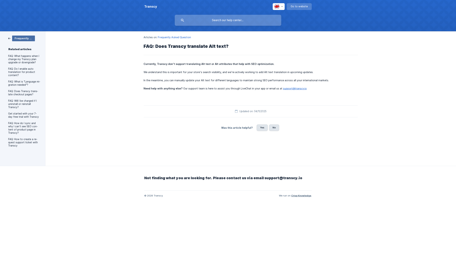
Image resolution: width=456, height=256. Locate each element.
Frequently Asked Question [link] (174, 37)
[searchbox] (228, 20)
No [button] (274, 127)
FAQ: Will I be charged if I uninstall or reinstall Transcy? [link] (22, 104)
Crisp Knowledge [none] (301, 195)
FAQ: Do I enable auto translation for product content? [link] (21, 72)
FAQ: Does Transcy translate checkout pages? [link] (23, 93)
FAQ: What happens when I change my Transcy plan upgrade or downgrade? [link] (23, 59)
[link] (21, 38)
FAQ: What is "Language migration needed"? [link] (24, 83)
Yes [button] (262, 127)
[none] (150, 6)
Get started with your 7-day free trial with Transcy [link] (23, 115)
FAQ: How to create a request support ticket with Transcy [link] (23, 142)
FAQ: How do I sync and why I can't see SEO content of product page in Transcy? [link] (23, 128)
